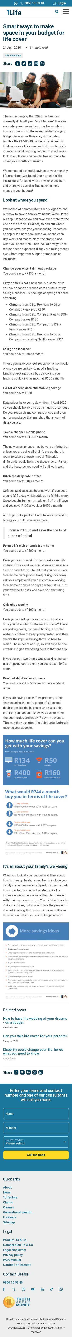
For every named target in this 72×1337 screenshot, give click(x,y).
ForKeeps (9, 1217)
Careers (8, 1207)
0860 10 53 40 (34, 3)
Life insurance (13, 55)
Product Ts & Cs (14, 1240)
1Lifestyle (10, 1197)
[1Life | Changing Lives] (14, 12)
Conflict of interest (17, 1265)
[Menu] (66, 12)
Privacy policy (13, 1255)
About (7, 1187)
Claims (8, 1202)
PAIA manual (12, 1260)
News (7, 1192)
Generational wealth (17, 1212)
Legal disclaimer (14, 1250)
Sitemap (9, 1222)
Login (62, 3)
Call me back (36, 1155)
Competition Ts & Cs (18, 1245)
